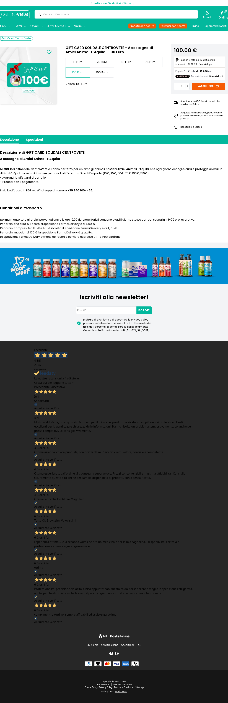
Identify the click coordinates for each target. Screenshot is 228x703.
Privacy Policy (105, 687)
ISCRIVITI (144, 310)
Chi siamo (92, 645)
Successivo (57, 387)
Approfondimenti (216, 26)
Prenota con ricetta (142, 26)
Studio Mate (121, 691)
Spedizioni (34, 139)
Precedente (42, 387)
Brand (195, 26)
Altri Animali (56, 26)
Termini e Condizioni (124, 687)
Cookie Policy (91, 687)
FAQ (139, 645)
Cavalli (35, 26)
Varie (78, 26)
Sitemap (139, 687)
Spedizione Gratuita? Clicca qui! (114, 3)
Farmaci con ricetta (173, 26)
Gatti (18, 26)
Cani (3, 26)
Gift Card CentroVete (16, 38)
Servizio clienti (109, 645)
